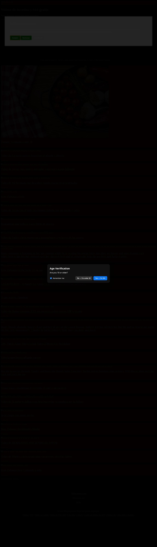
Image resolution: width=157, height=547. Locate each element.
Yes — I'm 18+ (100, 278)
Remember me (58, 278)
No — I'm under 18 (83, 278)
